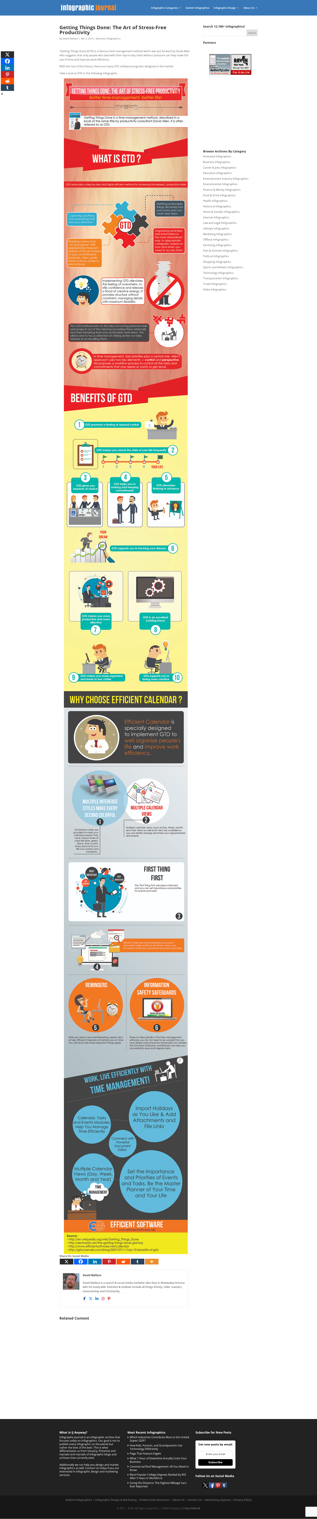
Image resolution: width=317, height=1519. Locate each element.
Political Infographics (216, 256)
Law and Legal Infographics (220, 223)
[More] (151, 1261)
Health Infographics (215, 201)
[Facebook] (81, 1261)
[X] (66, 1261)
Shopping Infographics (217, 262)
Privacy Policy (243, 1500)
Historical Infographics (217, 206)
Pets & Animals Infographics (220, 250)
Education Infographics (217, 173)
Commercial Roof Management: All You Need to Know (159, 1468)
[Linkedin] (95, 1261)
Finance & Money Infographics (222, 190)
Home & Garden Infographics (221, 212)
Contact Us (194, 1500)
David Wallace (70, 38)
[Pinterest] (109, 1261)
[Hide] (2, 94)
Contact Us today (96, 1468)
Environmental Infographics (220, 184)
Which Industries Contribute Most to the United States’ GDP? (159, 1438)
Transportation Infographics (220, 278)
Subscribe (215, 1462)
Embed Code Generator (155, 1500)
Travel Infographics (215, 284)
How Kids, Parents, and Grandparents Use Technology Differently (156, 1447)
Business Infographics (108, 38)
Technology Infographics (218, 273)
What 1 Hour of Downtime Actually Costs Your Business (158, 1460)
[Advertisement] (125, 1361)
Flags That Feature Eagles (145, 1453)
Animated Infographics (217, 156)
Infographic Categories (164, 8)
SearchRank (192, 1508)
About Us (249, 8)
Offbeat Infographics (216, 239)
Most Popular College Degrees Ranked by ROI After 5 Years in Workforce (158, 1476)
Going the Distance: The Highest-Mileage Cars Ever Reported (158, 1484)
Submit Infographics (197, 8)
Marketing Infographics (217, 234)
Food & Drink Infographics (219, 195)
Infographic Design (225, 8)
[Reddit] (123, 1261)
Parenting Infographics (217, 245)
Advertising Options (218, 1500)
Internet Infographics (216, 217)
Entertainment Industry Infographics (225, 178)
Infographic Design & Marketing (116, 1500)
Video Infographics (214, 289)
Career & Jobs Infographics (219, 167)
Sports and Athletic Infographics (223, 267)
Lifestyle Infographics (216, 228)
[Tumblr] (137, 1261)
